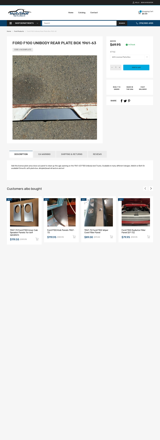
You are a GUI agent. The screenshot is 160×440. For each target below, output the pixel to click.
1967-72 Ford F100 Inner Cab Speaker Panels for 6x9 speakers (24, 232)
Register (149, 2)
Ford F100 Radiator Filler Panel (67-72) (134, 231)
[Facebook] (121, 100)
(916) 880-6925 (146, 23)
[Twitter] (125, 100)
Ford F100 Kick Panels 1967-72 (60, 231)
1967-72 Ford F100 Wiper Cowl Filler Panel (96, 231)
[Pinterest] (129, 100)
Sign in (143, 2)
